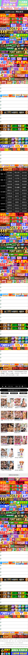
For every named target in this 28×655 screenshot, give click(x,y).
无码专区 (3, 203)
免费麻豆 (9, 205)
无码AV (3, 197)
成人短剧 (24, 208)
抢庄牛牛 (17, 190)
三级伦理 (9, 178)
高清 (17, 386)
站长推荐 (3, 186)
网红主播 (17, 172)
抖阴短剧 (17, 211)
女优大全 (17, 199)
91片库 (10, 199)
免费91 (17, 202)
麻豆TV (17, 196)
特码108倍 (14, 393)
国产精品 (9, 172)
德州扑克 (24, 190)
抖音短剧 (9, 196)
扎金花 (17, 193)
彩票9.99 (9, 193)
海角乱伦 (24, 202)
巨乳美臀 (24, 178)
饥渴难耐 (17, 184)
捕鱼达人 (9, 190)
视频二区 (3, 180)
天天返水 (24, 193)
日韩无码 (24, 211)
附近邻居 (9, 184)
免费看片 (9, 202)
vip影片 (5, 393)
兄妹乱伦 (17, 208)
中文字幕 (17, 178)
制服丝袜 (17, 181)
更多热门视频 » (23, 396)
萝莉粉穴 (17, 205)
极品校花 (9, 211)
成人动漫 (24, 175)
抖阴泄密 (24, 205)
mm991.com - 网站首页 (14, 12)
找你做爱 (24, 184)
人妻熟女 (9, 181)
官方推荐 (3, 191)
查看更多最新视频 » (14, 475)
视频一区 (3, 174)
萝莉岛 (24, 199)
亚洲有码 (9, 175)
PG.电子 (23, 393)
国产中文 (9, 208)
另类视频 (24, 181)
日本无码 (24, 172)
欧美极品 (17, 175)
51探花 (24, 196)
